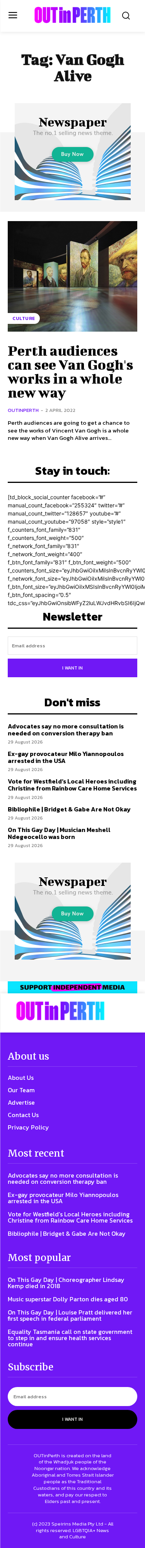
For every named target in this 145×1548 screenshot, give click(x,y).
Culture (23, 318)
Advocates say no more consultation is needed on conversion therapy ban (66, 729)
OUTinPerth (23, 410)
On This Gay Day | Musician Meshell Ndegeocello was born (59, 833)
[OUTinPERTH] (72, 15)
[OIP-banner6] (72, 987)
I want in (72, 667)
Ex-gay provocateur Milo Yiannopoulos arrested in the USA (66, 757)
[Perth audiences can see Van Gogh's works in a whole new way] (72, 276)
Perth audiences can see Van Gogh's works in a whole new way (70, 371)
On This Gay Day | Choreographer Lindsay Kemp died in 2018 (66, 1282)
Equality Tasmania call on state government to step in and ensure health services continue (70, 1338)
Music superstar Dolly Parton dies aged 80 (68, 1299)
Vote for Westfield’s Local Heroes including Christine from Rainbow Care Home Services (72, 785)
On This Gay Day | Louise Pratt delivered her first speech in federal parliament (70, 1315)
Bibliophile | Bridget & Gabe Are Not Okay (69, 809)
